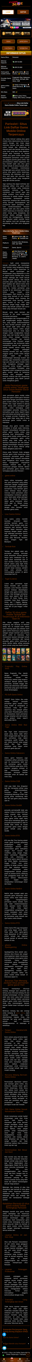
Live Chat (27, 1361)
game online (20, 1013)
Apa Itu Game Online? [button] (16, 1337)
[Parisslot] (16, 5)
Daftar (12, 1361)
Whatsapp (20, 1361)
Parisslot (12, 103)
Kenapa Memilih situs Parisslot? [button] (16, 1344)
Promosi (4, 1361)
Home (6, 103)
